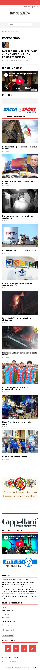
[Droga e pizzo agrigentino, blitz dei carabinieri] (20, 201)
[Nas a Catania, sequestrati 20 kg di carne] (20, 407)
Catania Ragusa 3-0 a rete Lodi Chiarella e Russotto (16, 388)
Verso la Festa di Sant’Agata (14, 456)
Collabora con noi (8, 611)
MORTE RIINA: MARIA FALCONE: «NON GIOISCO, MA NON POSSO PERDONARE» (20, 54)
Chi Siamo (5, 618)
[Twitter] (8, 648)
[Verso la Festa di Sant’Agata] (20, 441)
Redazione (21, 60)
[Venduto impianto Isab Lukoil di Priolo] (20, 235)
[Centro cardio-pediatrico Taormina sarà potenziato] (20, 268)
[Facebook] (16, 648)
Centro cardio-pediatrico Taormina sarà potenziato (18, 284)
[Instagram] (32, 648)
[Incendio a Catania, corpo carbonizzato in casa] (20, 337)
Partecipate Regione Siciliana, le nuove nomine (19, 148)
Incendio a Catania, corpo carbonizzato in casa (19, 354)
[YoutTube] (24, 648)
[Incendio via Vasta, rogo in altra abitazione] (20, 303)
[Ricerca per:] (20, 25)
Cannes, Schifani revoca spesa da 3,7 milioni (18, 182)
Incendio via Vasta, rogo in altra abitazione (16, 319)
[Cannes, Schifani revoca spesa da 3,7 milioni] (20, 166)
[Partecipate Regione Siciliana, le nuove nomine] (20, 131)
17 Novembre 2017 (9, 60)
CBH (35, 668)
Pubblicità (5, 614)
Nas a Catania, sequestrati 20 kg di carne (18, 423)
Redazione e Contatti (9, 621)
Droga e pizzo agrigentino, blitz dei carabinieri (18, 217)
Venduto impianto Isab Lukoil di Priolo (19, 251)
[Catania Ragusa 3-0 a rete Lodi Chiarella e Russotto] (20, 372)
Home (4, 607)
